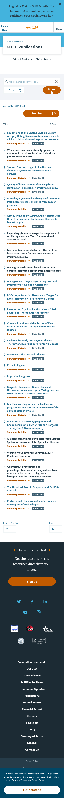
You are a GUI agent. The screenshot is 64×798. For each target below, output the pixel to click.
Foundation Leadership (32, 662)
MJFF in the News (32, 682)
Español (32, 743)
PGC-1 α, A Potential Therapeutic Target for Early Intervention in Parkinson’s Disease (32, 297)
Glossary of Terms (32, 736)
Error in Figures (16, 365)
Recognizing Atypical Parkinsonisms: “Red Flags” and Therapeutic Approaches (31, 311)
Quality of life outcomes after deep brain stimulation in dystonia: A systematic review (32, 186)
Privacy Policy (32, 761)
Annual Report (32, 702)
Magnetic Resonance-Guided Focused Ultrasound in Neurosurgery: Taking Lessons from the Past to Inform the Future (33, 390)
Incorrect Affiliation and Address (26, 354)
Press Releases (32, 675)
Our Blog (32, 668)
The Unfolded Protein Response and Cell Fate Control (33, 488)
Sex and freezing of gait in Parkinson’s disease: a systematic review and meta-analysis (29, 170)
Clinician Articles (43, 59)
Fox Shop (32, 722)
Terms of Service (20, 780)
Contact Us (32, 749)
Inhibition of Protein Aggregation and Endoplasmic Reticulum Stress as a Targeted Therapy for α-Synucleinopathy (32, 425)
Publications (32, 695)
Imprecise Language (19, 376)
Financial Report (32, 709)
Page (51, 523)
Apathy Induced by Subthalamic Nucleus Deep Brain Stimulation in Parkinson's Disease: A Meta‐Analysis (33, 219)
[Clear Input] (56, 81)
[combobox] (41, 113)
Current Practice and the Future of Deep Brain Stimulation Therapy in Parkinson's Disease (31, 326)
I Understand (32, 790)
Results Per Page (11, 523)
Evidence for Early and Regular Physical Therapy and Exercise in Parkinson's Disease (32, 342)
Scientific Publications (23, 59)
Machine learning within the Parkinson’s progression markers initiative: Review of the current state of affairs (33, 407)
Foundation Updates (32, 689)
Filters (12, 90)
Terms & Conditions (32, 768)
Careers (32, 716)
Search (52, 90)
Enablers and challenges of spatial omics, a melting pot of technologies (31, 502)
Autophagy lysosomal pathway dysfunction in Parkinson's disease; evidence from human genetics (33, 202)
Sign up (32, 581)
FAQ (32, 729)
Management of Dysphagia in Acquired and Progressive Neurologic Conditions (32, 283)
